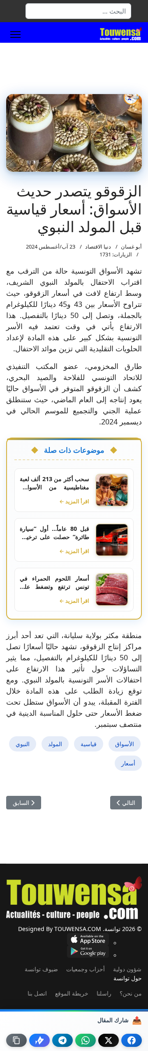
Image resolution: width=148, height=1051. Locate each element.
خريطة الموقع (71, 993)
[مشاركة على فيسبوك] (131, 1040)
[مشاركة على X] (108, 1040)
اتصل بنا (37, 993)
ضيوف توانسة (41, 969)
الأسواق (124, 744)
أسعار (128, 763)
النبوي (23, 744)
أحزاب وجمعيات (85, 969)
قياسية (89, 744)
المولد (55, 744)
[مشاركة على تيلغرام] (62, 1040)
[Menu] (15, 34)
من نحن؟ (131, 993)
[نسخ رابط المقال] (16, 1040)
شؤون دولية (127, 969)
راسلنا (104, 993)
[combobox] (78, 11)
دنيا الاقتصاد (98, 246)
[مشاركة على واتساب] (85, 1040)
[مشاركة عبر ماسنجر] (39, 1040)
